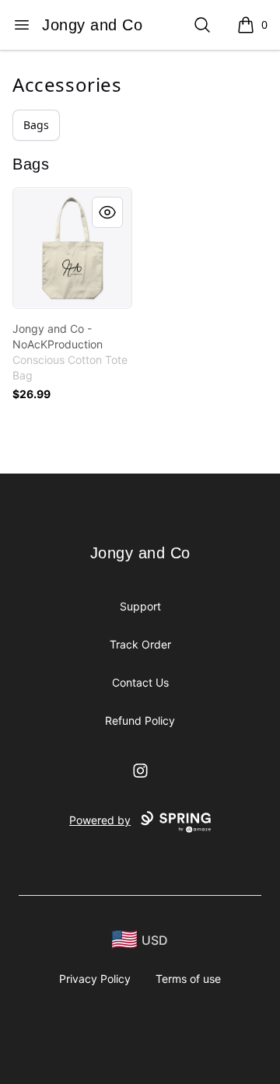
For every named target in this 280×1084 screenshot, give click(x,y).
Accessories (67, 84)
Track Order (140, 644)
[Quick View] (107, 212)
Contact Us (140, 682)
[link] (72, 248)
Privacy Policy (95, 978)
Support (140, 606)
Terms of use (188, 978)
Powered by (100, 820)
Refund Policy (140, 720)
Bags (36, 124)
